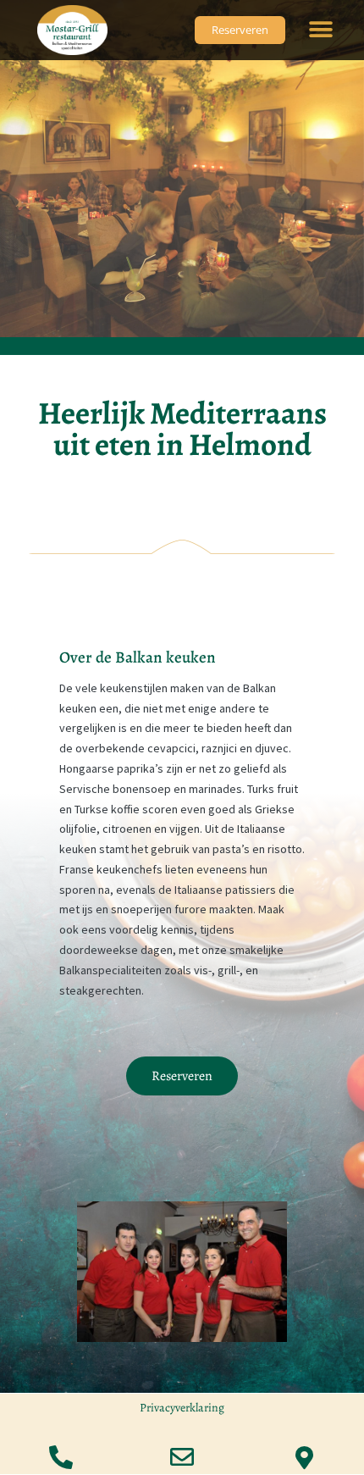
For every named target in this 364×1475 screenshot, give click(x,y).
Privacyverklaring (182, 1408)
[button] (321, 30)
